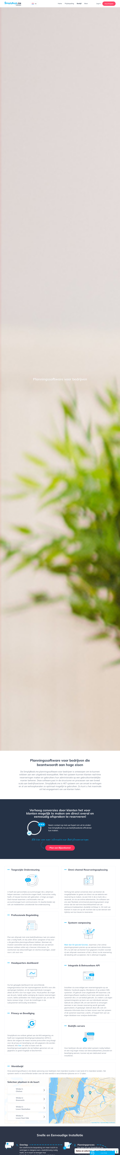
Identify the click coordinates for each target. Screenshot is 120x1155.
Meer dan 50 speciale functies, (76, 945)
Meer (86, 3)
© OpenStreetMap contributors (107, 1122)
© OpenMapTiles (95, 1122)
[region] (60, 1100)
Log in (98, 3)
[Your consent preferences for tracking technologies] (116, 1151)
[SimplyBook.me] (12, 3)
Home (60, 3)
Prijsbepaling (69, 3)
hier (20, 1045)
